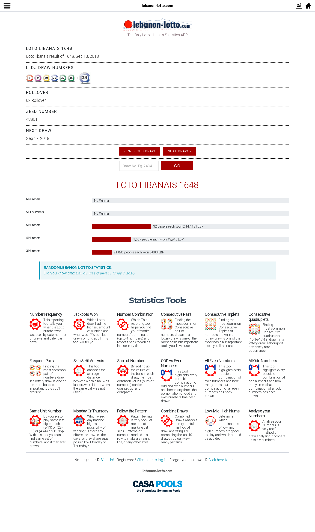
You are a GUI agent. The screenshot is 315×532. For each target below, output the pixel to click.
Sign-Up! (107, 460)
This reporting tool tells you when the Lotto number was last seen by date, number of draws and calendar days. (48, 328)
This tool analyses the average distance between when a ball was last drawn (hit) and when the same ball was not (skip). (91, 376)
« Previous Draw (139, 151)
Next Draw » (179, 151)
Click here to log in (151, 460)
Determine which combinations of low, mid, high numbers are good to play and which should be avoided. (223, 425)
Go (177, 165)
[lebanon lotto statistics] (157, 24)
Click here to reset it (224, 460)
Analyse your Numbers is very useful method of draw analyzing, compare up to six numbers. (267, 425)
